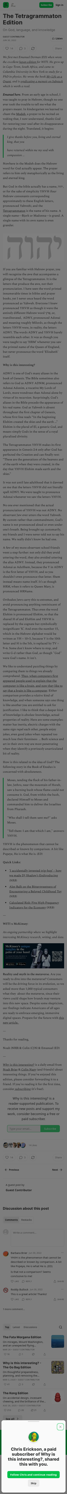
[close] (60, 1427)
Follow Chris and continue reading (33, 1474)
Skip (33, 1483)
